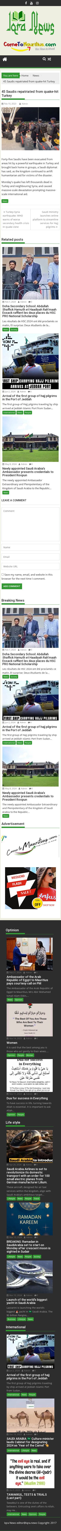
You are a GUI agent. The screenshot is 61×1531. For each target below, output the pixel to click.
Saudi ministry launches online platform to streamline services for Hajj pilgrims (45, 219)
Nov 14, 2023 (15, 1038)
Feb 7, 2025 (10, 301)
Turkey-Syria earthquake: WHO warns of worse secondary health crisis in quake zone (16, 219)
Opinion (18, 999)
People (28, 412)
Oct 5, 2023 (14, 1490)
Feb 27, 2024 (15, 972)
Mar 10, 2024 (15, 1237)
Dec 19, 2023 (15, 1434)
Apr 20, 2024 (15, 1164)
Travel (36, 1198)
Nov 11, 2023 (15, 1093)
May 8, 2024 (11, 464)
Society (14, 329)
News (5, 201)
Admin (25, 103)
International (9, 412)
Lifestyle (11, 1198)
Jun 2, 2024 (10, 391)
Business (11, 1319)
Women (29, 1055)
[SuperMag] (4, 59)
